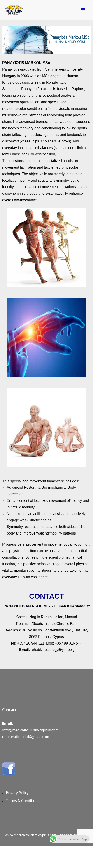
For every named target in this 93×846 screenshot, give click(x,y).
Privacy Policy (17, 792)
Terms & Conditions (23, 800)
